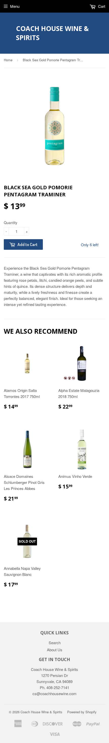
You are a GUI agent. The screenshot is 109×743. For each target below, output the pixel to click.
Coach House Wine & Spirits (52, 33)
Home (8, 59)
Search (55, 642)
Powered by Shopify (82, 711)
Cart (101, 6)
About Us (54, 649)
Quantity (10, 222)
